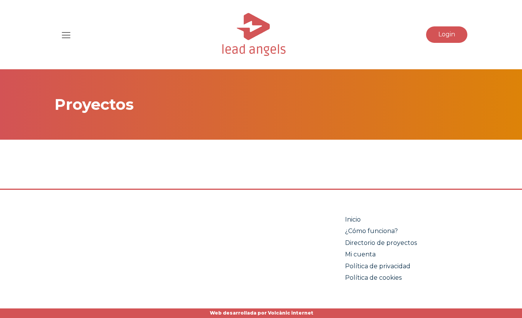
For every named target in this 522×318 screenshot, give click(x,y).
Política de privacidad (377, 266)
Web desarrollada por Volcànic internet (261, 313)
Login (446, 34)
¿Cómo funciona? (371, 231)
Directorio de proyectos (381, 242)
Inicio (353, 219)
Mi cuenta (360, 254)
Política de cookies (373, 277)
